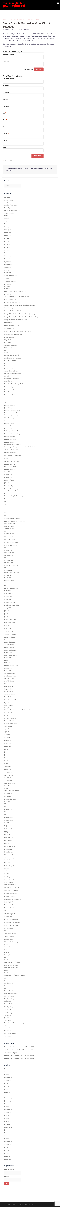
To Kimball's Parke (9, 528)
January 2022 (7, 1130)
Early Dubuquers (8, 536)
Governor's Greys (9, 678)
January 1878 (7, 232)
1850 (5, 501)
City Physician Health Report (12, 518)
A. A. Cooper (7, 471)
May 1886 (6, 761)
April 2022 (7, 1121)
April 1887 (6, 732)
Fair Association (8, 555)
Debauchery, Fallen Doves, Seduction (14, 384)
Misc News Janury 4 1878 (10, 205)
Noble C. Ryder (8, 852)
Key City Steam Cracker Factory (12, 455)
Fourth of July (8, 575)
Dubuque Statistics (9, 499)
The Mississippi (8, 991)
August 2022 (7, 1112)
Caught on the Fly (9, 213)
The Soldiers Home (9, 996)
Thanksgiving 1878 (9, 644)
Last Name (6, 92)
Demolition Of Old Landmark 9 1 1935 (14, 1023)
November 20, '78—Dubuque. (11, 790)
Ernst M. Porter (8, 593)
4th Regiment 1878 (9, 552)
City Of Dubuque (9, 343)
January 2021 (7, 1159)
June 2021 (6, 1150)
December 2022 (8, 1104)
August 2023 (7, 1080)
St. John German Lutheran (11, 275)
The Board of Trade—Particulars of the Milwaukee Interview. (20, 1050)
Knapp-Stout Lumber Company (12, 708)
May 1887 (6, 764)
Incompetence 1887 (9, 328)
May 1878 (6, 250)
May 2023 (6, 1089)
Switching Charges (9, 936)
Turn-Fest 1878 (8, 1028)
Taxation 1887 (7, 426)
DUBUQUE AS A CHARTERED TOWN (15, 291)
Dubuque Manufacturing (11, 489)
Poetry (6, 788)
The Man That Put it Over (11, 450)
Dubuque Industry (9, 442)
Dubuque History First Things (12, 434)
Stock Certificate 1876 (9, 523)
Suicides (6, 973)
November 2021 (8, 1136)
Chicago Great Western (10, 893)
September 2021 (8, 1141)
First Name (6, 85)
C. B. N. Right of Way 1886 (11, 299)
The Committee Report (10, 1053)
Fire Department (8, 560)
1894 (5, 350)
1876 (5, 397)
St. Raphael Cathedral (10, 281)
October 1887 (7, 769)
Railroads (6, 869)
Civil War (6, 353)
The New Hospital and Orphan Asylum (41, 168)
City (4, 113)
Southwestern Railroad (10, 933)
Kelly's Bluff (7, 785)
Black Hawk (7, 670)
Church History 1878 (9, 947)
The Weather (7, 1016)
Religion (6, 945)
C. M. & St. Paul (8, 882)
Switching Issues (8, 939)
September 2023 (8, 1077)
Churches (6, 270)
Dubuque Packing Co (10, 494)
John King (7, 614)
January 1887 (7, 746)
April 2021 (7, 1156)
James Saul (7, 843)
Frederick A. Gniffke (9, 602)
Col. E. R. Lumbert (9, 823)
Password (6, 61)
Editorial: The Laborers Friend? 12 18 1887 (15, 311)
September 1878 (8, 264)
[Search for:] (12, 186)
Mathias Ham (7, 628)
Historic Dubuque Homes (11, 588)
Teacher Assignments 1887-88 (11, 415)
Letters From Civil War (10, 361)
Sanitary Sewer (8, 950)
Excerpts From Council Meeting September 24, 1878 (17, 320)
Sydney (26, 1204)
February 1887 (7, 743)
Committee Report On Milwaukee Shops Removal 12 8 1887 (19, 305)
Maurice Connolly (9, 860)
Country (6, 133)
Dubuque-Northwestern (10, 905)
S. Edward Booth (8, 855)
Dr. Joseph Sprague (9, 826)
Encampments (8, 550)
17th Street (7, 197)
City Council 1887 (8, 691)
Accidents (6, 871)
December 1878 (8, 224)
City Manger (7, 286)
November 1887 (8, 766)
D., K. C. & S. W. (8, 902)
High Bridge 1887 (8, 322)
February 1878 (7, 227)
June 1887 (6, 755)
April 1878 (6, 215)
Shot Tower (7, 960)
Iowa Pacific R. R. (9, 916)
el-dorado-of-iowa (9, 534)
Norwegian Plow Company (11, 461)
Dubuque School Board (10, 413)
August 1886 (7, 734)
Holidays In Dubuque (29, 19)
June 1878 (6, 241)
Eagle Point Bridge (9, 526)
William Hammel (24, 30)
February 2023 (8, 1098)
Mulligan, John (8, 849)
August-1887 (7, 777)
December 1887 (8, 740)
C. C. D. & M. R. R (9, 879)
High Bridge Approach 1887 (11, 325)
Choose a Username (9, 78)
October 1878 (7, 259)
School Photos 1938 (9, 418)
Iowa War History (9, 681)
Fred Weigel (7, 599)
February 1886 (7, 230)
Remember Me (28, 69)
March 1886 (7, 247)
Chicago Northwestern (10, 896)
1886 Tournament (8, 562)
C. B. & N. (7, 874)
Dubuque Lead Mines (10, 464)
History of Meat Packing (10, 721)
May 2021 (6, 1153)
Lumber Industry (8, 706)
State (5, 120)
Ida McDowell (8, 381)
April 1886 (6, 218)
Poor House (7, 796)
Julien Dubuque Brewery (10, 408)
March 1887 (7, 758)
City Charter (7, 284)
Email (5, 147)
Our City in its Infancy (10, 466)
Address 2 (6, 106)
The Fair (6, 978)
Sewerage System (8, 955)
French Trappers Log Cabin (11, 605)
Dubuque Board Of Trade (11, 395)
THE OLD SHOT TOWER (12, 962)
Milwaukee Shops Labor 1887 (11, 700)
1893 (5, 814)
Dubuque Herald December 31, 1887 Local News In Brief (19, 1047)
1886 (5, 567)
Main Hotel (7, 625)
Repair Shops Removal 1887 (11, 887)
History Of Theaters (9, 637)
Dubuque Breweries (9, 406)
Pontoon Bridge (8, 793)
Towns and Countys (9, 673)
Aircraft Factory (8, 200)
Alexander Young (8, 477)
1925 (5, 516)
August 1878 (7, 221)
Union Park (7, 1031)
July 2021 (6, 1147)
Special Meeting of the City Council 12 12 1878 (16, 296)
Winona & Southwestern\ (11, 942)
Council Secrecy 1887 (9, 308)
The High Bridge (8, 983)
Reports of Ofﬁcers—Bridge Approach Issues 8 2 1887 (18, 331)
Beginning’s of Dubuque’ (11, 431)
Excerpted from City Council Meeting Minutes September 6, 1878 (21, 317)
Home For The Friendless (11, 655)
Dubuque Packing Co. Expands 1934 (13, 496)
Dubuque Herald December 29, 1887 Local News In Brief (19, 1058)
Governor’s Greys (9, 580)
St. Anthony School (9, 366)
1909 (5, 806)
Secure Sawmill (8, 713)
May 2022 (6, 1118)
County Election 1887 (9, 694)
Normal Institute (8, 775)
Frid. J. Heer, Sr (8, 829)
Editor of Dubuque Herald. (11, 542)
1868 (5, 510)
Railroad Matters (8, 928)
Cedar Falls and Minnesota (11, 890)
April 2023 (7, 1092)
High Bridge (7, 1001)
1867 (5, 507)
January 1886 (7, 235)
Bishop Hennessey (9, 820)
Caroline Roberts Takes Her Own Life (14, 975)
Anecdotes (7, 203)
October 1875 (7, 256)
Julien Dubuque (8, 686)
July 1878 (6, 238)
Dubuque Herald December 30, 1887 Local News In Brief (19, 1055)
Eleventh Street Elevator (10, 545)
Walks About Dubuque (10, 348)
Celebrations (7, 267)
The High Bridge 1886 (10, 1007)
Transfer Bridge (8, 1013)
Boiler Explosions (9, 208)
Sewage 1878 (7, 952)
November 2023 (8, 1072)
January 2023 (7, 1101)
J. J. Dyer (6, 832)
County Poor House (9, 369)
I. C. (5, 911)
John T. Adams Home (10, 620)
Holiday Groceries (9, 647)
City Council (7, 294)
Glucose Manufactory (10, 452)
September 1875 (8, 262)
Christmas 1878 (10, 19)
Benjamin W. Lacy (9, 480)
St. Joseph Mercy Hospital (11, 965)
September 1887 (8, 421)
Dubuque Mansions (9, 469)
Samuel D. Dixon (8, 631)
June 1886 (6, 752)
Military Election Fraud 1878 (11, 724)
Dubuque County (9, 424)
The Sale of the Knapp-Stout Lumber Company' (17, 710)
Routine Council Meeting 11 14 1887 (13, 334)
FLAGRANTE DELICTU (11, 378)
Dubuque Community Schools (12, 411)
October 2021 (7, 1139)
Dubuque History (9, 429)
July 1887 (6, 749)
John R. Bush (7, 617)
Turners (6, 1026)
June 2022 (6, 1115)
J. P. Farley (7, 483)
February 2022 (8, 1127)
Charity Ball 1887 (8, 657)
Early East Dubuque (9, 539)
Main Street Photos (9, 716)
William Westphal (9, 866)
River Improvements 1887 (10, 993)
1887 (5, 403)
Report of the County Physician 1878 (14, 373)
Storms (6, 970)
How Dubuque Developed (11, 665)
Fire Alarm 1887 (8, 570)
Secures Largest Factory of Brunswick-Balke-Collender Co (19, 447)
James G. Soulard (8, 837)
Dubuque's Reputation (10, 439)
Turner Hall (7, 1021)
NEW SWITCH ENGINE (11, 925)
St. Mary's (6, 278)
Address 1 (6, 99)
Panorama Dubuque (9, 783)
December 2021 (8, 1133)
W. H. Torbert (8, 863)
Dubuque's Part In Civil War (11, 355)
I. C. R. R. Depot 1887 (9, 914)
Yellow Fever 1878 (9, 1036)
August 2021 (7, 1144)
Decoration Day (8, 387)
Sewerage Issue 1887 (9, 337)
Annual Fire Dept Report (11, 565)
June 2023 (6, 1086)
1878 (5, 400)
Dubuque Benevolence (10, 390)
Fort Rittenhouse (8, 596)
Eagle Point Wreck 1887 (10, 884)
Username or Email (8, 54)
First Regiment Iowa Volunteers (12, 358)
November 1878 (8, 253)
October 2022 (7, 1107)
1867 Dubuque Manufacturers (12, 491)
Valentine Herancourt (10, 634)
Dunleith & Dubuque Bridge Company (14, 521)
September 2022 (8, 1109)
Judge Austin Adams (9, 622)
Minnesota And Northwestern (12, 922)
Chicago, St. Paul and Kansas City (13, 899)
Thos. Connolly (8, 486)
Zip (4, 127)
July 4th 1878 (7, 577)
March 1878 (7, 244)
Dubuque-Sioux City (9, 908)
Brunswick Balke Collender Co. (12, 445)
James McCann (8, 840)
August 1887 (7, 737)
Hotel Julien (7, 662)
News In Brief (8, 726)
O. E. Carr (7, 288)
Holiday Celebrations (10, 642)
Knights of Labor (9, 689)
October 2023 (7, 1075)
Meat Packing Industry (10, 719)
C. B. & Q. (7, 877)
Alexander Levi (8, 474)
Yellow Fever (7, 392)
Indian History (8, 668)
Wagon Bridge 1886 (9, 340)
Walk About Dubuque (10, 1034)
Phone (5, 140)
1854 (5, 504)
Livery (6, 458)
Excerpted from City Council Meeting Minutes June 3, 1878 (19, 314)
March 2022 (7, 1124)
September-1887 (8, 780)
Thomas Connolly (9, 858)
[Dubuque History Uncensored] (14, 5)
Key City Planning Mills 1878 (12, 210)
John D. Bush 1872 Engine (11, 919)
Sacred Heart (7, 272)
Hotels (6, 660)
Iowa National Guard (10, 676)
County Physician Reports (11, 371)
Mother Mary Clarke (9, 846)
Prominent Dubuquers (10, 799)
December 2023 (8, 1069)
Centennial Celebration (10, 345)
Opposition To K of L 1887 (11, 703)
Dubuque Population (10, 437)
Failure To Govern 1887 (10, 697)
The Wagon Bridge (9, 999)
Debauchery (7, 376)
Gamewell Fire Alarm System (11, 572)
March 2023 (7, 1095)
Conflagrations (8, 364)
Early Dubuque (8, 531)
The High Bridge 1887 (10, 1010)
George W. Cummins (9, 608)
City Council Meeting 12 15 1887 (12, 302)
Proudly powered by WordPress (10, 1204)
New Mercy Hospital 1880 (11, 967)
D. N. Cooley (7, 590)
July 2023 (6, 1083)
